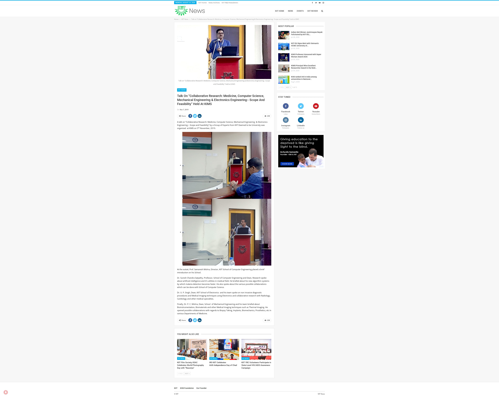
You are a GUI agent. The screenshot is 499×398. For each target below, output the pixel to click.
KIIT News (182, 90)
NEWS (290, 11)
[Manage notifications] (6, 392)
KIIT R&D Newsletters (230, 2)
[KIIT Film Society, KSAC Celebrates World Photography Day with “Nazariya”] (192, 349)
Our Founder (201, 388)
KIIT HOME (279, 11)
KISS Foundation (187, 388)
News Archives (214, 2)
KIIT (176, 388)
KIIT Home (202, 2)
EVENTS (300, 11)
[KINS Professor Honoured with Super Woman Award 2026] (283, 57)
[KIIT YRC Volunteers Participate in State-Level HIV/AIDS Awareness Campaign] (256, 349)
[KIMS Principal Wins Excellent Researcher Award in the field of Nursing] (283, 68)
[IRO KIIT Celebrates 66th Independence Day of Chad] (224, 349)
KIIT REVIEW (312, 11)
